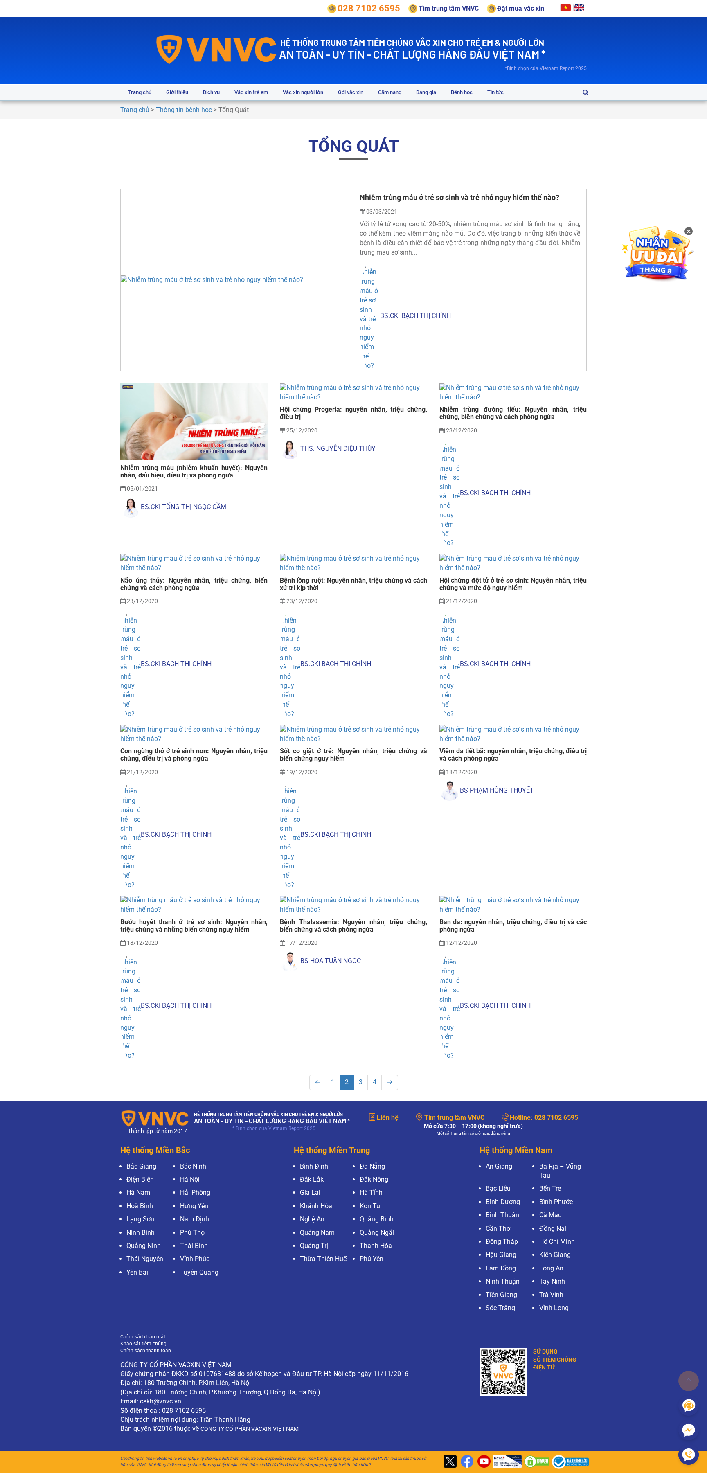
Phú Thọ (192, 1233)
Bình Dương (503, 1202)
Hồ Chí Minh (557, 1242)
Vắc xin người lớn (303, 92)
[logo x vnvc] (449, 1462)
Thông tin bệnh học (184, 110)
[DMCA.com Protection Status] (536, 1462)
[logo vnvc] (216, 49)
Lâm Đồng (501, 1268)
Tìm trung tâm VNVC (454, 1118)
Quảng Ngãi (377, 1233)
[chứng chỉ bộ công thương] (568, 1462)
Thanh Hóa (376, 1246)
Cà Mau (550, 1215)
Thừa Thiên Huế (323, 1259)
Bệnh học (462, 92)
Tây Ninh (552, 1281)
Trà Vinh (551, 1295)
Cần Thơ (498, 1228)
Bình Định (314, 1166)
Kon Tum (373, 1206)
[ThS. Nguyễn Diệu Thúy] (290, 449)
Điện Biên (140, 1179)
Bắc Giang (141, 1166)
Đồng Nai (552, 1228)
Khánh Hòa (316, 1206)
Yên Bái (137, 1272)
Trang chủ (139, 92)
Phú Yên (371, 1259)
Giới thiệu (177, 92)
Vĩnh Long (554, 1308)
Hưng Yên (194, 1206)
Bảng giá (426, 92)
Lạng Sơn (140, 1219)
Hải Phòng (195, 1192)
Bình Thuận (502, 1215)
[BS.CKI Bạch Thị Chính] (370, 315)
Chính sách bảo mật (142, 1337)
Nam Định (194, 1219)
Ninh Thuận (503, 1281)
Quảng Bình (377, 1219)
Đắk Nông (374, 1179)
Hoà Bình (139, 1206)
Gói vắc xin (350, 92)
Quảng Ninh (143, 1246)
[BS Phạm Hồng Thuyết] (449, 790)
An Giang (499, 1166)
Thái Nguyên (144, 1259)
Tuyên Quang (199, 1272)
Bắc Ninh (193, 1166)
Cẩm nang (389, 92)
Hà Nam (138, 1192)
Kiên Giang (555, 1255)
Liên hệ (388, 1118)
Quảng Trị (314, 1246)
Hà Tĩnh (371, 1192)
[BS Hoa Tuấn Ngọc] (290, 961)
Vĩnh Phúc (194, 1259)
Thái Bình (194, 1246)
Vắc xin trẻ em (251, 92)
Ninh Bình (140, 1233)
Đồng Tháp (502, 1242)
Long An (551, 1268)
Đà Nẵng (372, 1166)
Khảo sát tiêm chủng (143, 1344)
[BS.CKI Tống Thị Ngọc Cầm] (130, 507)
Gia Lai (310, 1192)
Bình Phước (556, 1202)
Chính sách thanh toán (145, 1351)
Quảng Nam (317, 1233)
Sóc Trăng (500, 1308)
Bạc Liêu (498, 1188)
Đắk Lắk (312, 1179)
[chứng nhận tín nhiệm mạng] (506, 1462)
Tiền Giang (501, 1295)
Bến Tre (550, 1188)
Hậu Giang (501, 1255)
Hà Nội (190, 1179)
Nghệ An (312, 1219)
